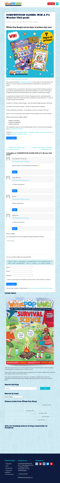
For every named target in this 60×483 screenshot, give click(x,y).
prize (25, 134)
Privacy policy (10, 474)
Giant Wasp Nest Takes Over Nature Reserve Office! (17, 413)
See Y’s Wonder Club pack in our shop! (16, 79)
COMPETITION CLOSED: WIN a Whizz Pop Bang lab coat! (42, 148)
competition (20, 134)
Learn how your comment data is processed (40, 288)
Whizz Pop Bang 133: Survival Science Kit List (16, 420)
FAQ (7, 466)
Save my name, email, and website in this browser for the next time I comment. (29, 279)
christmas (13, 134)
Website (8, 275)
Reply (14, 172)
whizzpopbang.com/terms (16, 128)
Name (8, 267)
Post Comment (11, 138)
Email (8, 271)
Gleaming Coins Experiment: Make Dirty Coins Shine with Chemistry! (21, 405)
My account (9, 468)
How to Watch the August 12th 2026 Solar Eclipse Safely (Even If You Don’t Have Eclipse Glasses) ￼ (29, 409)
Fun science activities (17, 132)
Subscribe (51, 3)
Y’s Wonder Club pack (26, 82)
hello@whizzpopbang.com (25, 477)
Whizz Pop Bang (47, 132)
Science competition (29, 132)
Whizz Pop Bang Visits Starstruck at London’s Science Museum (20, 417)
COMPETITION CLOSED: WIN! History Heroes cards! (16, 148)
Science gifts (38, 132)
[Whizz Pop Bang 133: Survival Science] (30, 331)
